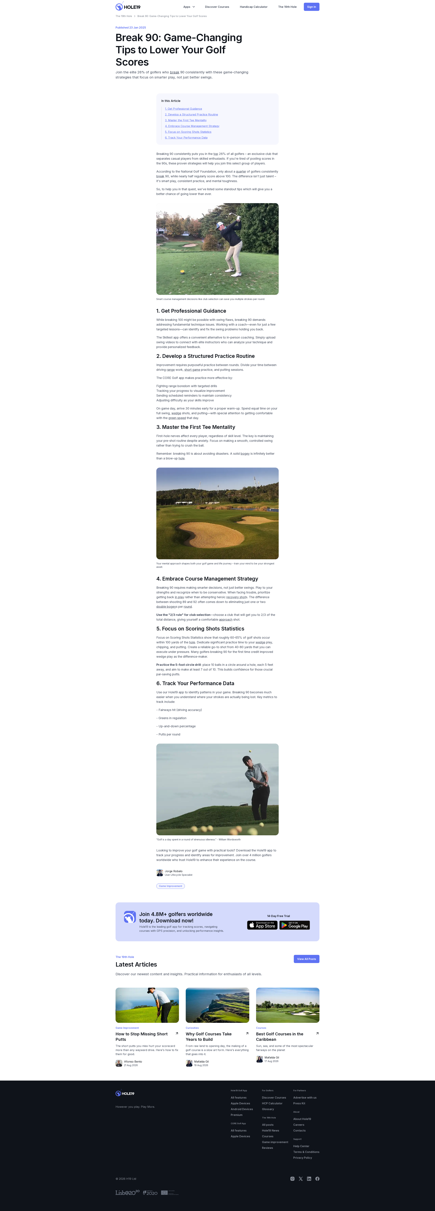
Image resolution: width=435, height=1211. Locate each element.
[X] (301, 1179)
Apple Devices (240, 1103)
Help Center (301, 1146)
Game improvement (275, 1142)
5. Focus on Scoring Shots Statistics (188, 131)
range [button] (171, 369)
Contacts (299, 1130)
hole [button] (182, 458)
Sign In (311, 6)
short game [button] (192, 369)
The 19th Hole (124, 16)
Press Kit (299, 1103)
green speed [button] (177, 418)
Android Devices (242, 1109)
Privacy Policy (302, 1157)
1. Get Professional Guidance (183, 108)
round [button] (188, 606)
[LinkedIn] (309, 1179)
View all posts (306, 959)
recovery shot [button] (236, 597)
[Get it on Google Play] (294, 925)
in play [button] (179, 597)
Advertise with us (305, 1097)
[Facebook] (317, 1179)
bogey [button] (245, 453)
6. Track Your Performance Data (186, 137)
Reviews (267, 1148)
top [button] (215, 154)
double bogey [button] (166, 606)
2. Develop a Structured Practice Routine (191, 114)
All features (239, 1097)
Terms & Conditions (306, 1152)
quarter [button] (241, 171)
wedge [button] (176, 413)
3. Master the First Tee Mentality (186, 120)
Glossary (268, 1109)
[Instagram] (292, 1179)
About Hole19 (302, 1119)
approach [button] (225, 619)
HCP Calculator (272, 1103)
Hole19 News (270, 1130)
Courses (267, 1136)
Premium (236, 1115)
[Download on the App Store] (262, 925)
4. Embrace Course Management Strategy (192, 126)
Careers (298, 1124)
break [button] (174, 72)
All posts (268, 1124)
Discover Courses (274, 1097)
